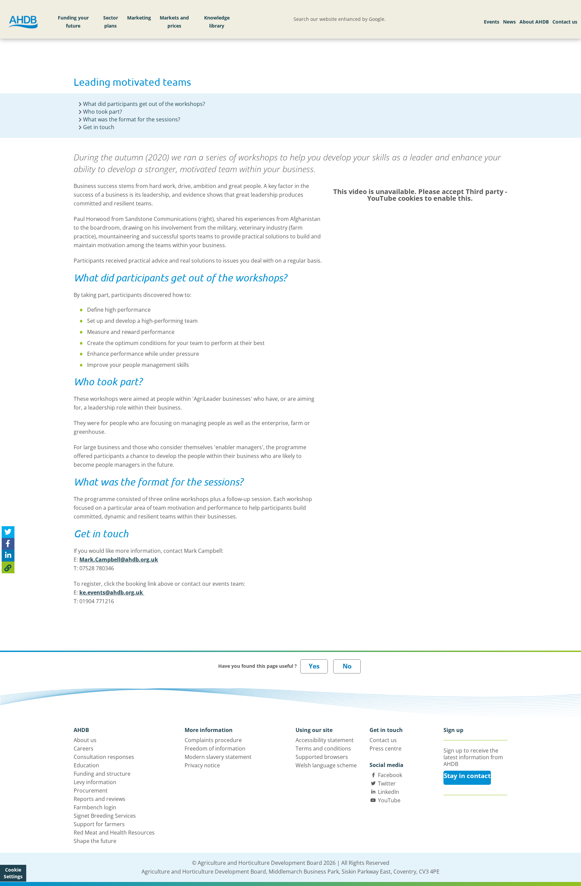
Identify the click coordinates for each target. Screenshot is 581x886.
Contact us (564, 21)
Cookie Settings (13, 873)
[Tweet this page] (8, 532)
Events (491, 21)
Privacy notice (202, 765)
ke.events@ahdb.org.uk (111, 592)
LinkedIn (388, 792)
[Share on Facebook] (8, 544)
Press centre (385, 748)
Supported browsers (322, 757)
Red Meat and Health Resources (114, 832)
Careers (83, 748)
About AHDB (534, 21)
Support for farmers (99, 824)
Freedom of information (215, 748)
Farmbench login (95, 807)
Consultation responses (104, 757)
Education (86, 765)
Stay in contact (467, 775)
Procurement (91, 790)
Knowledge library (217, 21)
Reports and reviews (99, 799)
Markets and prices (174, 21)
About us (85, 740)
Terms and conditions (323, 748)
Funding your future (73, 21)
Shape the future (95, 841)
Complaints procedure (213, 740)
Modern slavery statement (218, 757)
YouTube (389, 800)
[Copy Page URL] (8, 567)
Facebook (390, 775)
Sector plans (110, 21)
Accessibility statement (325, 740)
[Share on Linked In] (8, 556)
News (509, 21)
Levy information (95, 782)
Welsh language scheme (326, 765)
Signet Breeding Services (105, 815)
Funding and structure (102, 773)
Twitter (387, 783)
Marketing (139, 17)
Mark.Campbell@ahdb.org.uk (118, 559)
